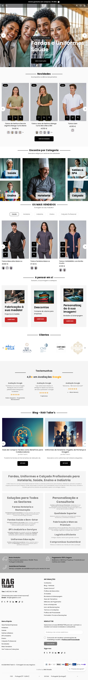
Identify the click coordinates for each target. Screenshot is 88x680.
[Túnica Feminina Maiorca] (44, 239)
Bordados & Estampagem (53, 596)
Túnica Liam (72, 124)
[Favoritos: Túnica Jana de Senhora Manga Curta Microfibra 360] (38, 117)
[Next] (84, 35)
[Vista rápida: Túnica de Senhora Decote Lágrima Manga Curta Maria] (20, 117)
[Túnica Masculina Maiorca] (15, 239)
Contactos (47, 583)
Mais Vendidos (7, 647)
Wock (70, 528)
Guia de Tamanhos (50, 599)
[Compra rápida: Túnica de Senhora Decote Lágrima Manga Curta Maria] (15, 117)
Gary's (74, 528)
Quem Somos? (49, 588)
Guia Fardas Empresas (9, 625)
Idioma (46, 676)
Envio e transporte (50, 605)
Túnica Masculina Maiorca (12, 261)
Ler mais (22, 463)
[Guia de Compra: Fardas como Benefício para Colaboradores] (22, 432)
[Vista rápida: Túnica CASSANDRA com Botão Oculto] (62, 255)
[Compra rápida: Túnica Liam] (72, 117)
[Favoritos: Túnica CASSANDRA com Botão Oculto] (62, 244)
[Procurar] (6, 6)
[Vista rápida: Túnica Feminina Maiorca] (34, 255)
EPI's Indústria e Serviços (23, 529)
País (11, 676)
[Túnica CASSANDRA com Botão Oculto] (72, 239)
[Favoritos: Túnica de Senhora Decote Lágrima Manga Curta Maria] (10, 117)
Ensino (52, 214)
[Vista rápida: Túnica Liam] (78, 117)
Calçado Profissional (68, 214)
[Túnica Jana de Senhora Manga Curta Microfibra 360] (44, 102)
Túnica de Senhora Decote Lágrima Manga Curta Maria (15, 125)
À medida (47, 594)
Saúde (14, 214)
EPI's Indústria (6, 636)
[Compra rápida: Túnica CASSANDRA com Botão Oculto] (62, 249)
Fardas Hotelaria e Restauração (22, 508)
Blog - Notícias (49, 586)
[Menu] (3, 6)
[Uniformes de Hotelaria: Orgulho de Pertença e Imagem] (65, 432)
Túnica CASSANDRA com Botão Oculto (71, 262)
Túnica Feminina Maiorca (40, 261)
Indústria (40, 214)
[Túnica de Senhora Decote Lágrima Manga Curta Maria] (15, 102)
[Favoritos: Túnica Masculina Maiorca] (5, 244)
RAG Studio (48, 669)
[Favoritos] (81, 6)
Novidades (5, 644)
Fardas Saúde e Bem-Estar (23, 519)
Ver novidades (44, 139)
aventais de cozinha (34, 513)
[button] (84, 6)
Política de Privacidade (52, 613)
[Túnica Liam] (72, 102)
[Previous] (3, 35)
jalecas (9, 514)
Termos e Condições (51, 610)
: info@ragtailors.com (13, 598)
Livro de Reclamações (52, 607)
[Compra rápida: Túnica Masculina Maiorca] (5, 249)
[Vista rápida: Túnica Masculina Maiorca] (5, 255)
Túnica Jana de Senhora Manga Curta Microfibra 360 (43, 125)
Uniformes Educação (23, 539)
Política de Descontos (51, 591)
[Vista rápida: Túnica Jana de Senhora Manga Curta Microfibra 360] (49, 117)
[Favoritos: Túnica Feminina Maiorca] (34, 244)
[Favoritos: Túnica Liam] (67, 117)
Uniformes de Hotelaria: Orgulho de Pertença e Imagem (65, 451)
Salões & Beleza (7, 633)
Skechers (65, 528)
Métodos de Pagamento (52, 602)
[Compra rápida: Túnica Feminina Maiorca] (34, 249)
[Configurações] (77, 6)
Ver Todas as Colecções (10, 649)
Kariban (78, 528)
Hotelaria (26, 214)
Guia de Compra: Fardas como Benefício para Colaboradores (22, 451)
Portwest (51, 529)
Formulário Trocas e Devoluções (55, 615)
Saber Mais (11, 319)
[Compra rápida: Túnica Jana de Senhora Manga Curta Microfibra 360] (44, 117)
